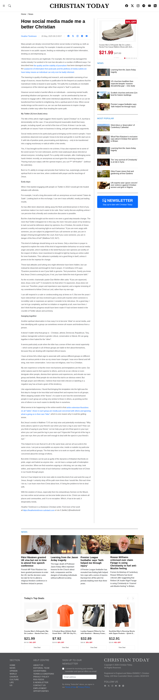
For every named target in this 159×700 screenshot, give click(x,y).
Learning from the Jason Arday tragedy (64, 558)
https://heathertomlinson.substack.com (38, 510)
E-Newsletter (40, 682)
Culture (14, 680)
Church (14, 677)
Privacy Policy (41, 677)
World (13, 674)
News (30, 14)
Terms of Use (70, 687)
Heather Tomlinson (29, 36)
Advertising (39, 671)
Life (12, 682)
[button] (3, 6)
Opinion (13, 671)
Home (23, 14)
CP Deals (116, 57)
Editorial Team (41, 668)
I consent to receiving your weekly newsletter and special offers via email (80, 670)
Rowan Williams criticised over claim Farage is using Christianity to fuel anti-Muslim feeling (123, 563)
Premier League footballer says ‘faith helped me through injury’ (92, 561)
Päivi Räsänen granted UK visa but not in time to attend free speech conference (34, 561)
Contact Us (39, 685)
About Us (38, 665)
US (11, 685)
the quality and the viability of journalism (50, 65)
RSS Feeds (38, 680)
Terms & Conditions (43, 674)
